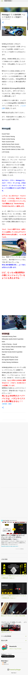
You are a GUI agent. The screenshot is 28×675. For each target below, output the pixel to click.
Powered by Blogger (15, 669)
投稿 (4, 662)
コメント (6, 664)
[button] (3, 22)
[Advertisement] (14, 296)
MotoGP (4, 403)
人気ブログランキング (6, 632)
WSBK (10, 403)
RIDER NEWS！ (8, 1)
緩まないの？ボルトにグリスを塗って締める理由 (13, 615)
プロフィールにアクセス (15, 648)
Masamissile (13, 646)
